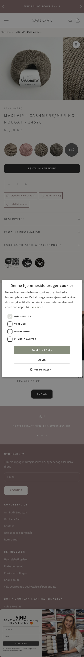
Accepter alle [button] (42, 350)
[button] (42, 369)
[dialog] (42, 328)
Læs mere (37, 307)
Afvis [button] (42, 359)
